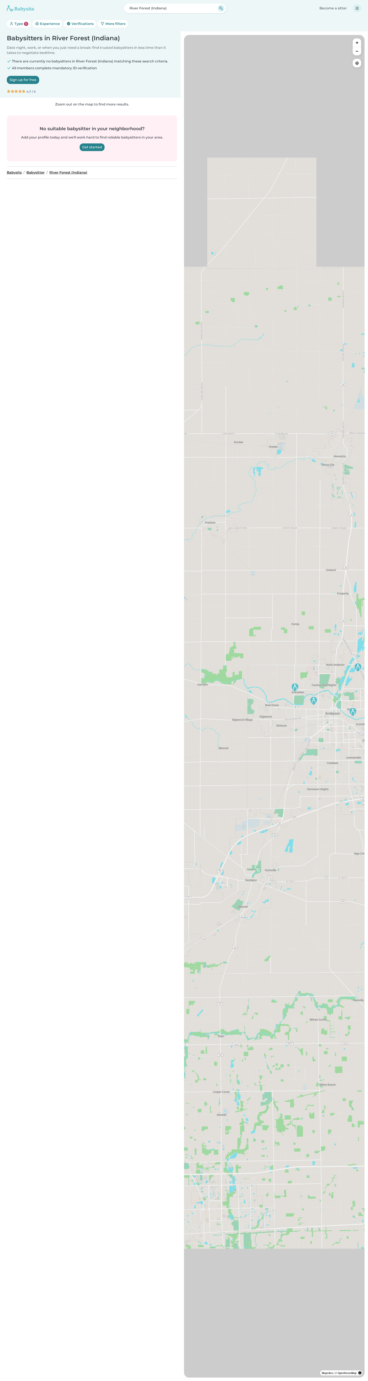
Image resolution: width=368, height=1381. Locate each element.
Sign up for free (23, 80)
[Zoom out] (357, 51)
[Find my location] (357, 63)
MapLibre (327, 1373)
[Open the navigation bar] (357, 8)
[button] (358, 667)
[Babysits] (20, 8)
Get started (92, 147)
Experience (49, 24)
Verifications (82, 24)
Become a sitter (333, 8)
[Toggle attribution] (359, 1372)
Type (20, 24)
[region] (274, 706)
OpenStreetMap (347, 1373)
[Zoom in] (357, 42)
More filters (115, 24)
